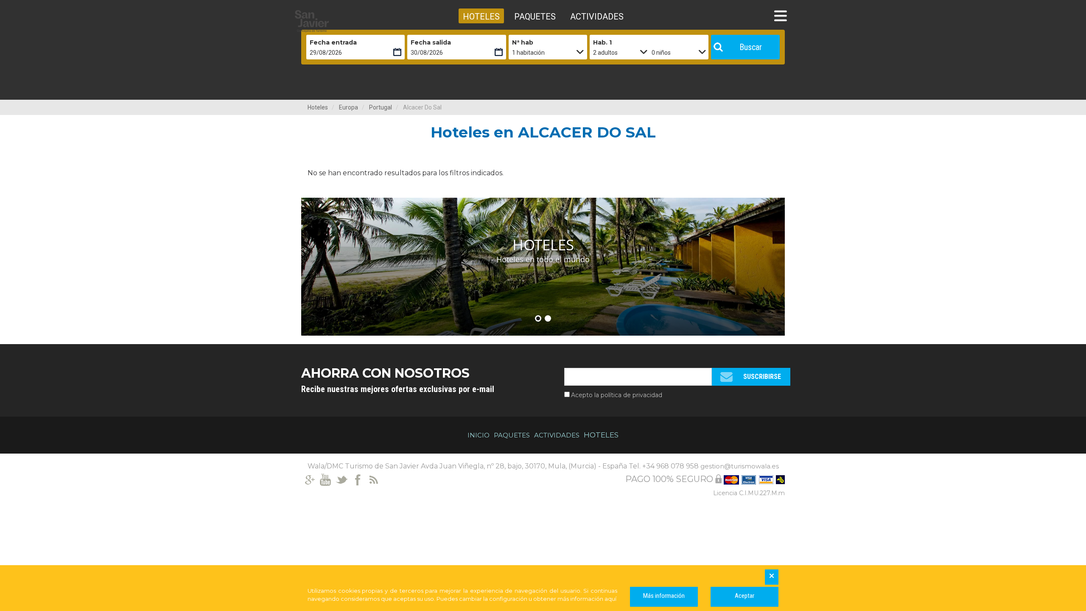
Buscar (750, 47)
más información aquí (586, 598)
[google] (309, 479)
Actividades (556, 435)
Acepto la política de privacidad (616, 395)
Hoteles (318, 107)
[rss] (374, 479)
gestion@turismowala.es (739, 466)
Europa (348, 107)
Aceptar (744, 596)
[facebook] (358, 479)
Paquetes (512, 435)
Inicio (478, 435)
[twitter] (342, 479)
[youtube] (325, 479)
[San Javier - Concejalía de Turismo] (333, 21)
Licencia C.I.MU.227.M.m (749, 493)
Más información (664, 596)
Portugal (380, 107)
